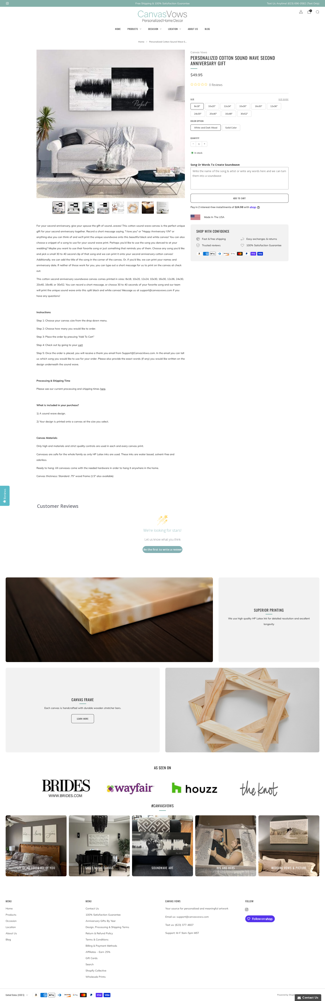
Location (173, 28)
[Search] (317, 12)
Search (90, 964)
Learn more (82, 718)
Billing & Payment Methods (101, 945)
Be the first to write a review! (163, 549)
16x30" (258, 106)
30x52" (244, 113)
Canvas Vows (199, 52)
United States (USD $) (15, 994)
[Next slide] (177, 124)
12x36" (274, 106)
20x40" (213, 113)
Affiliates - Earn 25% (98, 951)
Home (118, 28)
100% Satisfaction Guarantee (103, 914)
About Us (193, 28)
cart (80, 344)
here (102, 388)
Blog (207, 28)
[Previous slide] (44, 124)
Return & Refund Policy (99, 933)
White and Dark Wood (205, 127)
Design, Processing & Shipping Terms (107, 927)
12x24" (227, 106)
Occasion (153, 28)
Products (133, 28)
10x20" (212, 106)
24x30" (197, 113)
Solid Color (231, 127)
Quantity (195, 138)
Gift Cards (92, 958)
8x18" (197, 106)
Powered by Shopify (286, 994)
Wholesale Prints (96, 976)
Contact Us (92, 908)
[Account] (301, 12)
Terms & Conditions (97, 939)
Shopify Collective (96, 970)
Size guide (284, 99)
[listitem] (162, 3)
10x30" (243, 106)
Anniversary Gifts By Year (101, 920)
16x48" (228, 113)
